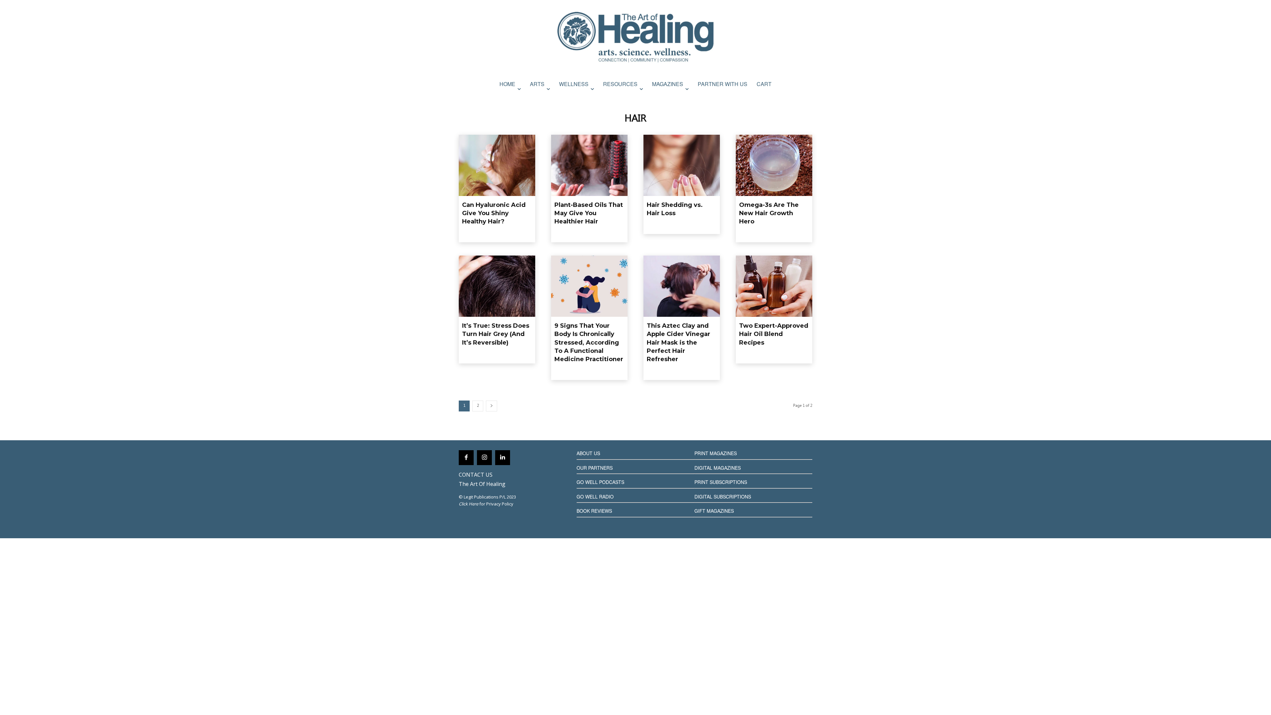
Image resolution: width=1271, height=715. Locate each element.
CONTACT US (476, 474)
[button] (805, 98)
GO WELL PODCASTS (600, 482)
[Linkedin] (502, 457)
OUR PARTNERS (595, 467)
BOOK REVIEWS (594, 510)
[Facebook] (466, 457)
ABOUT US (588, 453)
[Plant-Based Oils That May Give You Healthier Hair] (589, 165)
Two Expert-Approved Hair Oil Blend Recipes (773, 334)
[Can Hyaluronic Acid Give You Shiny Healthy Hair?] (497, 165)
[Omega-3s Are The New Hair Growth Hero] (774, 165)
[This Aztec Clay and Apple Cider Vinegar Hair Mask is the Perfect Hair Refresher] (681, 286)
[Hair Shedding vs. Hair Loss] (681, 165)
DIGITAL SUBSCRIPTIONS (722, 496)
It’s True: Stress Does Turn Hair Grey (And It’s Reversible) (495, 334)
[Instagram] (484, 457)
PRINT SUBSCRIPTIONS (720, 482)
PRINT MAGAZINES (715, 453)
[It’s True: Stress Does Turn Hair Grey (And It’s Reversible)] (497, 286)
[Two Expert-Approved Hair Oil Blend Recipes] (774, 286)
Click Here (468, 504)
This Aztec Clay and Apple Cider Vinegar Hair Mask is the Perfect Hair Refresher (678, 342)
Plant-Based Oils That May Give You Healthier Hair (588, 213)
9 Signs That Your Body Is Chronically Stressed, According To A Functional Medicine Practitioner (588, 342)
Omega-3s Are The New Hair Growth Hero (769, 213)
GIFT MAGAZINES (714, 510)
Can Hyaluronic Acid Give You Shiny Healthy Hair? (494, 213)
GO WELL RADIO (595, 496)
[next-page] (491, 406)
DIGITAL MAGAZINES (717, 467)
